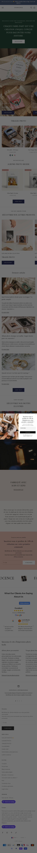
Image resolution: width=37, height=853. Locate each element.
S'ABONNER (27, 432)
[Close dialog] (35, 414)
